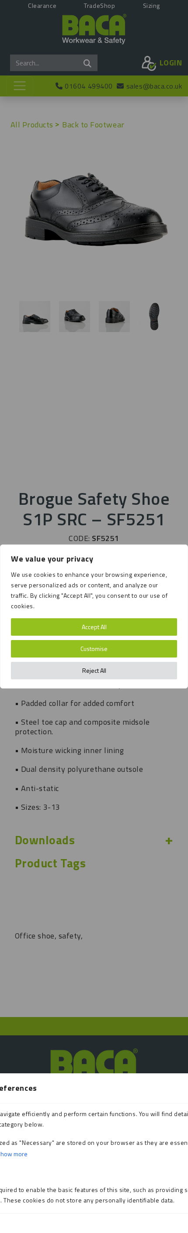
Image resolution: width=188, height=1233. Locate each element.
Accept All (94, 626)
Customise (94, 648)
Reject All (94, 670)
